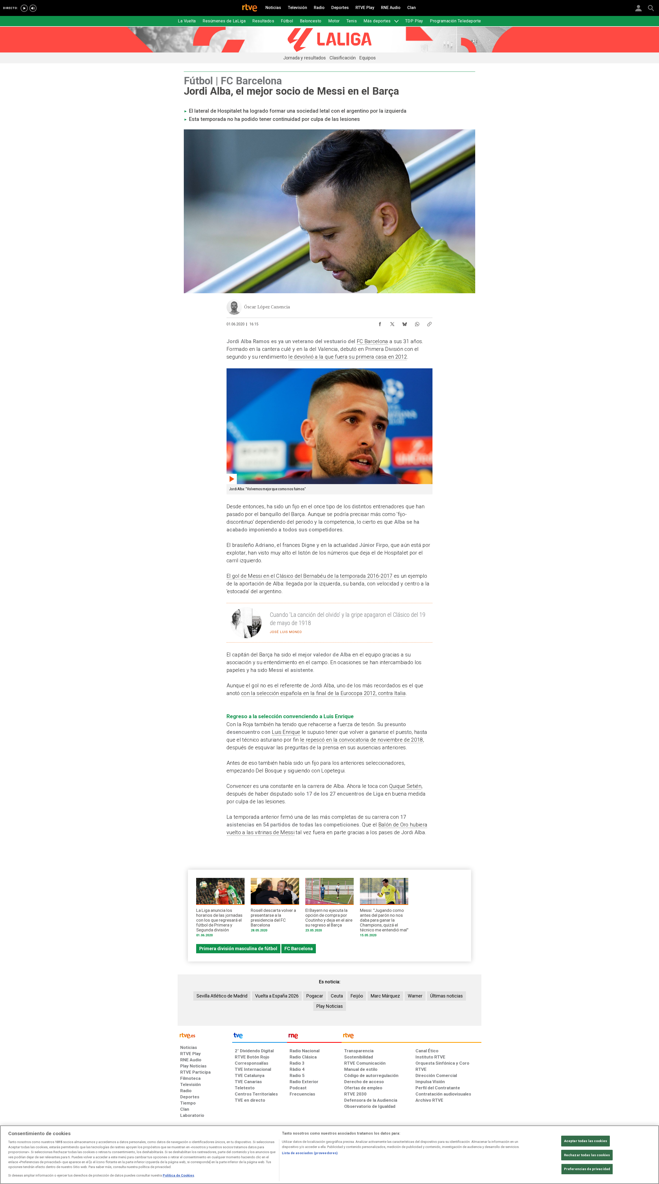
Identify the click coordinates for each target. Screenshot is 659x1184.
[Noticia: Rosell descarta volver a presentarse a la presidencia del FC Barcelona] (275, 907)
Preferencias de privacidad (587, 1169)
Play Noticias (329, 1006)
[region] (329, 1154)
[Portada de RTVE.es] (249, 8)
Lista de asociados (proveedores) (310, 1153)
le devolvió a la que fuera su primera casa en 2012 (347, 357)
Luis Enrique (286, 732)
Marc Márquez (385, 996)
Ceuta (337, 996)
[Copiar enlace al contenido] (429, 323)
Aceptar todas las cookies (585, 1141)
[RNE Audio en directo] (33, 8)
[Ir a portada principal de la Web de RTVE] (205, 1035)
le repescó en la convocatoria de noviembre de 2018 (361, 740)
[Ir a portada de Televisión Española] (259, 1037)
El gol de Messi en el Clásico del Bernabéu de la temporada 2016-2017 (310, 576)
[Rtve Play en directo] (24, 8)
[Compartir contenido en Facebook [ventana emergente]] (380, 323)
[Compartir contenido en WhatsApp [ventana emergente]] (417, 323)
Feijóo (357, 996)
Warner (415, 996)
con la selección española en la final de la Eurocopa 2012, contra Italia (323, 693)
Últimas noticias (446, 996)
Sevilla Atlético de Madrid (221, 996)
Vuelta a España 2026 (277, 996)
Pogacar (314, 996)
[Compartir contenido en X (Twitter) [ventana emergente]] (392, 323)
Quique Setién (405, 786)
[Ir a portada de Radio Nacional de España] (314, 1037)
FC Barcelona (372, 341)
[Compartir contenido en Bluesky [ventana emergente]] (404, 323)
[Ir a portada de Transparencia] (411, 1037)
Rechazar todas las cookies (587, 1155)
